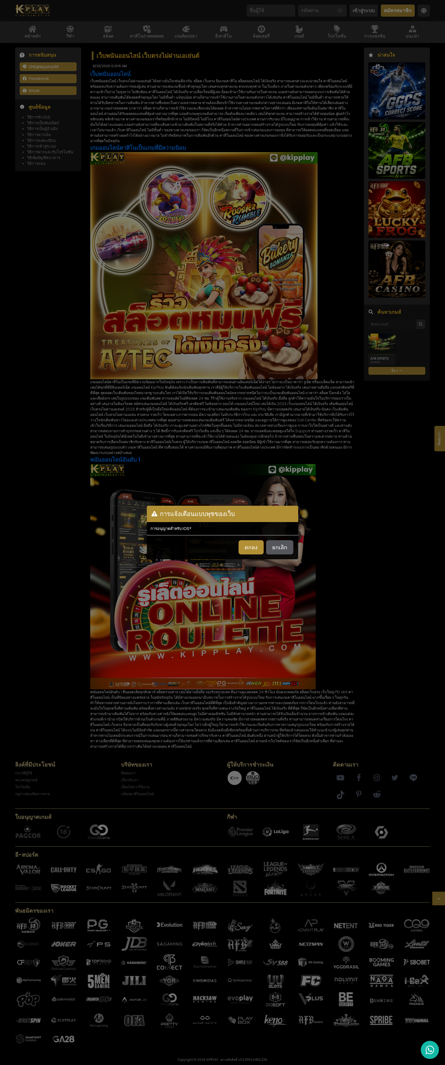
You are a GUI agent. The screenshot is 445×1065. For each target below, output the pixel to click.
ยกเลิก (279, 547)
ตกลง (251, 547)
